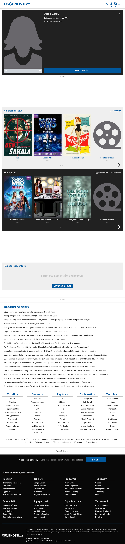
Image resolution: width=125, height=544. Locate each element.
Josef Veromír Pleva (73, 514)
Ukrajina (12, 402)
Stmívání (7, 485)
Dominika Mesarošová (12, 517)
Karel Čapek (69, 517)
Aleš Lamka (39, 508)
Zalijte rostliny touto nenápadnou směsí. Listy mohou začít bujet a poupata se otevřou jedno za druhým (47, 319)
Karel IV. (98, 517)
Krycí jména (112, 419)
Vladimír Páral (70, 505)
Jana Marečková (10, 505)
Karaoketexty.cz (93, 439)
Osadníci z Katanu (112, 405)
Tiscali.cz (12, 394)
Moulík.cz (29, 442)
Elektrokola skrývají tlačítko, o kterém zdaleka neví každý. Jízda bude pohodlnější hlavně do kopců (44, 378)
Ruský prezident (12, 415)
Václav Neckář (40, 485)
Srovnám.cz (79, 442)
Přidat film (103, 172)
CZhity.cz (56, 442)
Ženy (28, 439)
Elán (97, 494)
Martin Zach (8, 511)
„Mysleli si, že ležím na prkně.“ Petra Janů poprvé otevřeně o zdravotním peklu (36, 331)
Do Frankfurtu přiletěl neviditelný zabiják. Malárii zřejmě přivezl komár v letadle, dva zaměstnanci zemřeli (47, 347)
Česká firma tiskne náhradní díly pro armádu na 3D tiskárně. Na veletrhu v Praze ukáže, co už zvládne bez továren (50, 351)
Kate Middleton (102, 505)
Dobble (112, 412)
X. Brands (38, 491)
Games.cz (37, 394)
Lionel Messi (39, 517)
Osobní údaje (44, 539)
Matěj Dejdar (39, 511)
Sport (23, 439)
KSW (62, 412)
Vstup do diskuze (62, 286)
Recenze (37, 398)
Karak (112, 426)
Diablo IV (37, 412)
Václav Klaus (100, 508)
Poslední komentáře (15, 266)
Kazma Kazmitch (87, 409)
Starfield (37, 405)
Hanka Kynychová (41, 505)
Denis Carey (51, 14)
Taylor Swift (87, 422)
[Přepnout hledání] (107, 4)
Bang (112, 402)
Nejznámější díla (13, 110)
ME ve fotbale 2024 (12, 412)
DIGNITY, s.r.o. (70, 541)
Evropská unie (12, 422)
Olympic (98, 483)
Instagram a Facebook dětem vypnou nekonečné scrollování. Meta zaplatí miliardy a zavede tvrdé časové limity (50, 327)
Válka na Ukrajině (12, 405)
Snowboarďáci (9, 488)
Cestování (36, 439)
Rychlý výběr (81, 70)
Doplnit (96, 460)
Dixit (113, 415)
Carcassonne (112, 398)
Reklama (29, 539)
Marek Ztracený (87, 419)
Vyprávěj (6, 491)
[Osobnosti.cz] (17, 4)
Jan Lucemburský (102, 514)
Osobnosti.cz (87, 394)
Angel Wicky (8, 514)
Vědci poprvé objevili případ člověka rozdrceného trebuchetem (29, 312)
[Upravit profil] (119, 14)
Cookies (36, 539)
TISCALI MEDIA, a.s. (48, 541)
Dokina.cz (47, 442)
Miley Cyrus (69, 483)
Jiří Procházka (62, 426)
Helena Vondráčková (73, 488)
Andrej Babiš (88, 398)
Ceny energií (12, 419)
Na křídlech (112, 422)
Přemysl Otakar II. (103, 511)
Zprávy (16, 439)
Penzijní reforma (12, 426)
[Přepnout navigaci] (111, 4)
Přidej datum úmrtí (55, 21)
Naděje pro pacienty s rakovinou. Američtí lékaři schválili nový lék (30, 315)
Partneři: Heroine (62, 451)
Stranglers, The (102, 488)
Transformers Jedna (12, 483)
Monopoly (112, 409)
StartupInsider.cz (93, 442)
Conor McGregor (62, 429)
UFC (62, 398)
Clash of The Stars (62, 405)
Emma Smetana (87, 426)
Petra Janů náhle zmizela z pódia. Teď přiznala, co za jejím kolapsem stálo (34, 339)
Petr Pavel (87, 402)
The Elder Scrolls (38, 426)
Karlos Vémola (63, 422)
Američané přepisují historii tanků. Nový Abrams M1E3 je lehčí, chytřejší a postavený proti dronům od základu (48, 362)
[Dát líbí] (13, 71)
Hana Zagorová (87, 405)
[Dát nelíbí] (32, 71)
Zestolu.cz (112, 394)
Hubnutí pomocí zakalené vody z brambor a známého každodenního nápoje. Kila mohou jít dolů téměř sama (48, 335)
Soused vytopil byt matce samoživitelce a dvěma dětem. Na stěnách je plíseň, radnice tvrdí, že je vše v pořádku (49, 386)
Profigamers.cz (57, 439)
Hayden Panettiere (42, 494)
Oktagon (62, 402)
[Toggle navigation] (119, 4)
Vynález (12, 429)
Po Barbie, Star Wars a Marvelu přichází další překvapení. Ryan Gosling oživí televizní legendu (42, 343)
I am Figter (62, 415)
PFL (62, 409)
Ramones (99, 485)
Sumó (62, 419)
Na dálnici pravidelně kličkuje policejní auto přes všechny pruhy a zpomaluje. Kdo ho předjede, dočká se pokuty (48, 382)
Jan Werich (69, 508)
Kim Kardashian (87, 412)
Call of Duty (37, 422)
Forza (37, 415)
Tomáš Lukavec (71, 511)
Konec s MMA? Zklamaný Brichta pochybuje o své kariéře (27, 323)
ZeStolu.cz (68, 439)
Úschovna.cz (106, 439)
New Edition (39, 488)
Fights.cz (62, 394)
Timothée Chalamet (87, 429)
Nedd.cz (116, 439)
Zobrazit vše (115, 110)
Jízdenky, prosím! (112, 429)
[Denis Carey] (23, 40)
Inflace (12, 398)
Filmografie (10, 172)
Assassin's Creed (37, 402)
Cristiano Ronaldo (41, 514)
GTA (37, 409)
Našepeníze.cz (68, 442)
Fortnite (37, 419)
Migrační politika (12, 409)
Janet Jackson (70, 494)
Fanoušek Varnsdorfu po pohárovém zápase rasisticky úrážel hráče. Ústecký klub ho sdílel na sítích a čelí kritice (49, 366)
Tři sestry (99, 491)
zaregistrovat (57, 460)
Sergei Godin (39, 483)
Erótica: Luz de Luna (12, 494)
